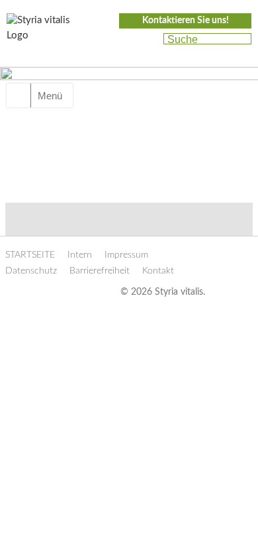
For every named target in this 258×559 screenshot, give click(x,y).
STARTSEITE (30, 255)
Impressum (126, 255)
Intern (79, 255)
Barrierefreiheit (99, 271)
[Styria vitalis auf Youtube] (147, 39)
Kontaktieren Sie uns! (185, 20)
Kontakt (158, 271)
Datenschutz (31, 271)
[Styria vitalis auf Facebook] (124, 39)
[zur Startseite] (46, 31)
